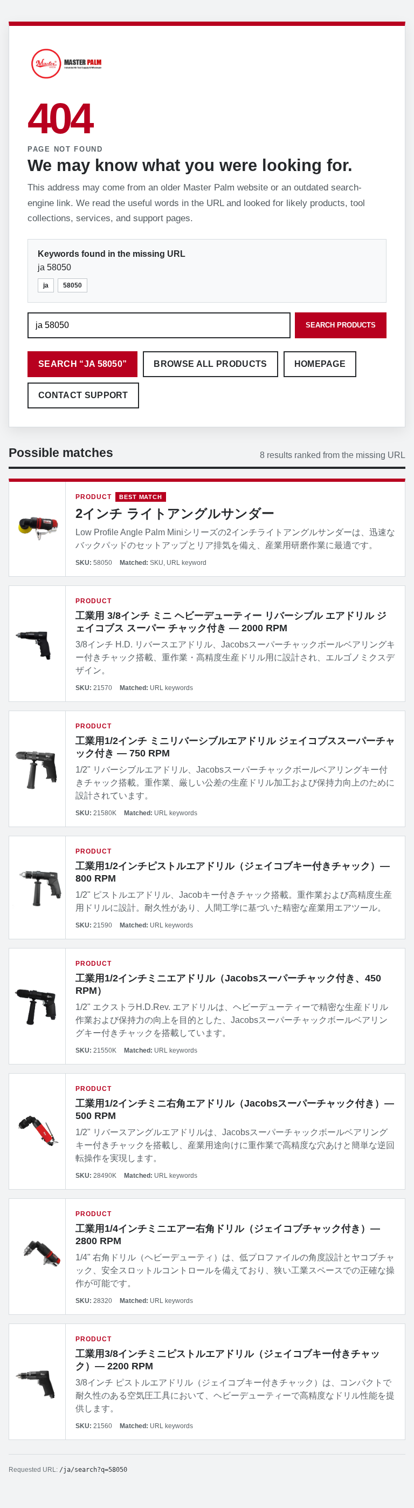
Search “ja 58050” (82, 364)
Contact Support (83, 395)
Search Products (341, 325)
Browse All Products (210, 364)
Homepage (320, 364)
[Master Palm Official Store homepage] (66, 80)
